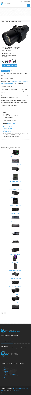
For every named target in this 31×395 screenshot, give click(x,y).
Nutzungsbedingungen (9, 372)
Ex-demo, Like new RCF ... (15, 254)
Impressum (6, 371)
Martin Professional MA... (15, 262)
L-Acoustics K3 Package (15, 294)
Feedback (6, 379)
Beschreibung (5, 71)
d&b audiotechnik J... (15, 173)
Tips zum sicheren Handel (9, 130)
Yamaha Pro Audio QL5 (15, 311)
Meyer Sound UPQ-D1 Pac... (15, 270)
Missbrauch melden (8, 128)
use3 (2, 390)
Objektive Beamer (15, 13)
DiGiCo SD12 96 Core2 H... (15, 165)
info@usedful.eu (9, 122)
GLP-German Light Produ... (15, 181)
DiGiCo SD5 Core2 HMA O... (15, 238)
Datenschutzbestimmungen (10, 374)
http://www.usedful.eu (12, 123)
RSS (5, 377)
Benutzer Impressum (16, 71)
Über (5, 368)
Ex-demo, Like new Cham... (15, 205)
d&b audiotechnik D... (15, 230)
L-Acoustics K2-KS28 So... (15, 213)
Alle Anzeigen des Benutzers (10, 65)
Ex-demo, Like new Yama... (15, 221)
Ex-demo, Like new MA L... (15, 156)
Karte (25, 71)
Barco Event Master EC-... (15, 246)
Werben (5, 376)
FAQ (5, 369)
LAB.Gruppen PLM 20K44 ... (15, 189)
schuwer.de (16, 390)
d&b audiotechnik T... (15, 197)
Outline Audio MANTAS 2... (16, 278)
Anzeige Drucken (7, 131)
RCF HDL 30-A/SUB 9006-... (15, 286)
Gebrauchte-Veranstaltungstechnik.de (20, 388)
